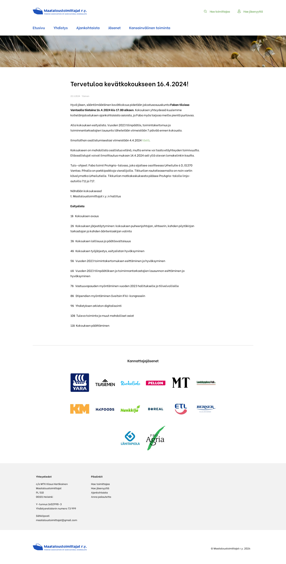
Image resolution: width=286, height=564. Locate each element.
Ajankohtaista (88, 27)
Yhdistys (61, 27)
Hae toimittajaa (220, 11)
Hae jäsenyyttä (253, 11)
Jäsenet (114, 27)
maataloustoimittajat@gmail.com (56, 520)
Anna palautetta (101, 496)
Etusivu (39, 27)
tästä (145, 140)
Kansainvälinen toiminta (149, 27)
